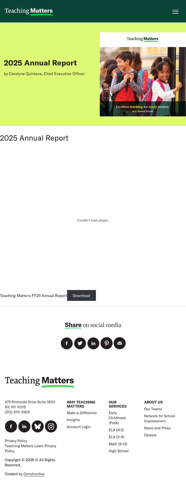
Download (81, 295)
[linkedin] (24, 426)
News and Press (157, 428)
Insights (73, 419)
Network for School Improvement (159, 418)
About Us (153, 402)
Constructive (33, 474)
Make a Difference (82, 412)
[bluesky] (37, 426)
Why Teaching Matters (81, 404)
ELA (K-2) (116, 430)
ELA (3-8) (116, 437)
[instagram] (51, 426)
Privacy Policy (16, 440)
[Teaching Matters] (29, 12)
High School (119, 451)
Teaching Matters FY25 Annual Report (33, 295)
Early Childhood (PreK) (117, 417)
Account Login (79, 426)
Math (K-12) (118, 444)
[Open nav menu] (175, 12)
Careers (150, 435)
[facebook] (11, 426)
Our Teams (153, 409)
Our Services (118, 404)
